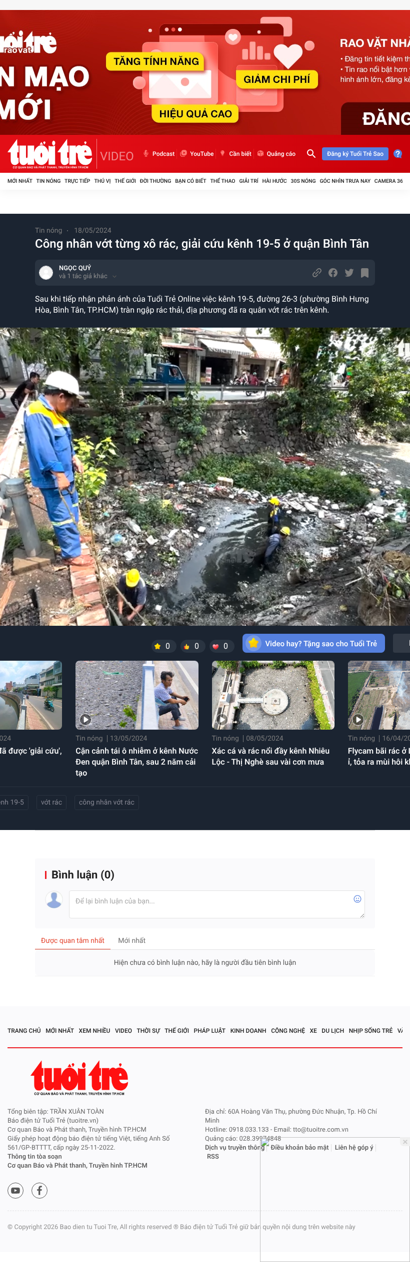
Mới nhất (20, 181)
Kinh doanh (248, 1030)
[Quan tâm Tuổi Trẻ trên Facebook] (40, 1191)
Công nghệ (288, 1030)
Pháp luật (210, 1030)
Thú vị (102, 181)
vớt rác (51, 803)
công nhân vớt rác (106, 803)
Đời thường (156, 181)
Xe (313, 1030)
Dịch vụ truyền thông (234, 1148)
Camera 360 (390, 181)
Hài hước (274, 181)
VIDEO (117, 156)
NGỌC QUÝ (75, 268)
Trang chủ (24, 1030)
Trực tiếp (77, 181)
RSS (213, 1157)
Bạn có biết (190, 181)
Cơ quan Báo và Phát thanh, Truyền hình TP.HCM (78, 1166)
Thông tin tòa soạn (35, 1157)
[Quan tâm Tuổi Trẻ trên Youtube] (16, 1191)
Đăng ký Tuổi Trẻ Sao (355, 153)
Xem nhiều (94, 1030)
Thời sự (148, 1030)
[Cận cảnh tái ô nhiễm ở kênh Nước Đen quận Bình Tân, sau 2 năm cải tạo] (137, 695)
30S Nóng (303, 181)
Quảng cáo (281, 153)
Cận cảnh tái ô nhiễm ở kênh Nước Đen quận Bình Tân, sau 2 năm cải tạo (137, 762)
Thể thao (222, 181)
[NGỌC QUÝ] (46, 273)
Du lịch (333, 1030)
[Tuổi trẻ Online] (80, 1078)
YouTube (202, 153)
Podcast (163, 153)
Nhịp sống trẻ (371, 1030)
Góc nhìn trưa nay (345, 181)
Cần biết (240, 153)
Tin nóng (48, 181)
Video (123, 1030)
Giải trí (248, 181)
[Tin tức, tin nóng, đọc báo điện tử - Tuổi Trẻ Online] (52, 154)
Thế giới (125, 181)
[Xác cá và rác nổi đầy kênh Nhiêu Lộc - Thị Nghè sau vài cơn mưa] (273, 695)
